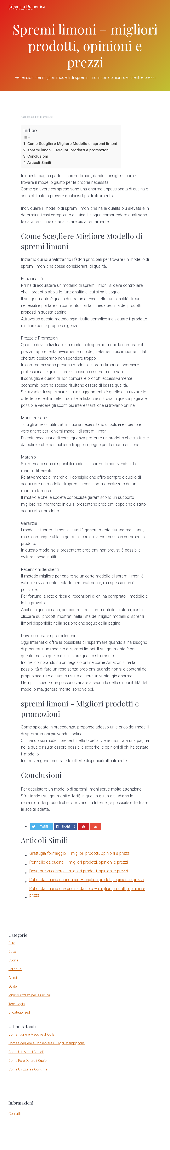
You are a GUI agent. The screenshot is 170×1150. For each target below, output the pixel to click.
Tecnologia (16, 1004)
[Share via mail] (95, 826)
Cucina (13, 960)
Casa (12, 952)
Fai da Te (15, 969)
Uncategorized (19, 1012)
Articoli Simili (39, 162)
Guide (12, 986)
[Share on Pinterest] (83, 826)
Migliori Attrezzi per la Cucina (29, 995)
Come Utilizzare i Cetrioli (26, 1052)
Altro (11, 943)
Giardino (14, 978)
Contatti (14, 1113)
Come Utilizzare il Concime (27, 1069)
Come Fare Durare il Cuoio (27, 1061)
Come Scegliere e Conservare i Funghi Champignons (46, 1043)
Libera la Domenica (26, 6)
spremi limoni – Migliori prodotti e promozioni (68, 150)
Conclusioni (37, 156)
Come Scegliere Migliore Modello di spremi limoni (72, 143)
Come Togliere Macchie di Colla (31, 1034)
